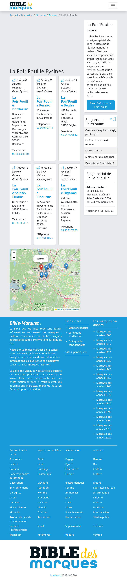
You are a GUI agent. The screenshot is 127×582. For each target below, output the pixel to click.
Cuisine (69, 474)
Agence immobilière (49, 450)
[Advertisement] (45, 44)
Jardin (13, 497)
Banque (97, 459)
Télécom (98, 526)
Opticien (42, 512)
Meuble (41, 507)
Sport (40, 526)
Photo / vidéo (101, 512)
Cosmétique (44, 474)
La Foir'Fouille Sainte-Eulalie (20, 191)
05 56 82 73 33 (69, 230)
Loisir (68, 502)
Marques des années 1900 (104, 333)
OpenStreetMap (72, 309)
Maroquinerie (18, 507)
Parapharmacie (74, 512)
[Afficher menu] (113, 5)
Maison (97, 502)
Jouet (68, 497)
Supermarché (73, 526)
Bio (95, 464)
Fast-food (43, 487)
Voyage (97, 534)
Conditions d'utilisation (75, 334)
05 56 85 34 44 (69, 135)
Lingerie (98, 497)
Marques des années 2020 (104, 435)
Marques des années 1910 (104, 341)
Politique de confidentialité (76, 343)
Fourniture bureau (104, 487)
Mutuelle (15, 512)
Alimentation (72, 450)
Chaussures (72, 469)
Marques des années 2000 (104, 418)
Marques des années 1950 (104, 376)
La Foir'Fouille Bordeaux (20, 103)
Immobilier (71, 492)
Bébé (40, 464)
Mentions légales (78, 328)
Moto (68, 507)
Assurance (16, 459)
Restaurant (43, 517)
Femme (69, 487)
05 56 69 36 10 (20, 154)
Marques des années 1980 (104, 401)
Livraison (15, 502)
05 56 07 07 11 (45, 127)
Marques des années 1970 (104, 393)
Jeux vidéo (43, 497)
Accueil (14, 15)
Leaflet (60, 309)
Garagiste (15, 492)
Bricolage (42, 469)
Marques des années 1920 (104, 350)
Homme (42, 492)
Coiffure (98, 469)
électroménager (74, 482)
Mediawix (55, 575)
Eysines (53, 15)
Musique (98, 507)
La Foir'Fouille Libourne (44, 191)
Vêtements (43, 534)
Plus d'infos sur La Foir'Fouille (100, 105)
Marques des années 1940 (104, 367)
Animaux (98, 450)
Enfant (97, 482)
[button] (46, 268)
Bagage (69, 459)
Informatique (101, 492)
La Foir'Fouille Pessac (44, 101)
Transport (15, 534)
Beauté (14, 464)
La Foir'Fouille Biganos (69, 189)
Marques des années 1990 (104, 410)
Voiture (69, 534)
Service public (101, 517)
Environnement (19, 487)
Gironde (41, 15)
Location (42, 502)
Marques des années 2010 (104, 427)
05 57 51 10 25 (45, 238)
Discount (42, 482)
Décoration (16, 482)
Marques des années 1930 (104, 359)
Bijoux (68, 464)
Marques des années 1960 (104, 384)
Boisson (14, 469)
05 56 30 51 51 (20, 223)
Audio (40, 459)
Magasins (27, 15)
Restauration (73, 517)
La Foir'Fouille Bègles (69, 101)
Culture (97, 474)
